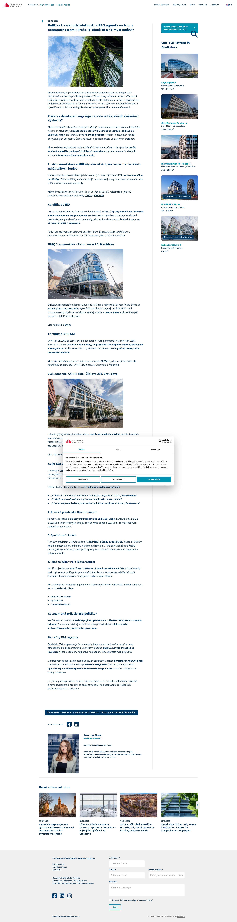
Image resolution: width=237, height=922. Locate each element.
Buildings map (179, 5)
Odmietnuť (83, 479)
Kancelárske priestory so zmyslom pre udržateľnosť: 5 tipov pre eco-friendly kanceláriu (91, 712)
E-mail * (112, 870)
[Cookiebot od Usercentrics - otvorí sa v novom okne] (160, 441)
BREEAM (99, 196)
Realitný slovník (72, 917)
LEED (88, 196)
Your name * (114, 858)
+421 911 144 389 (47, 5)
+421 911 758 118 (63, 5)
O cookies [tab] (155, 449)
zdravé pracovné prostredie (63, 308)
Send (115, 907)
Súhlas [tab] (82, 449)
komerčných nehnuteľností (128, 661)
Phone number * (156, 870)
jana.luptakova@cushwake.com (98, 745)
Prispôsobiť (117, 479)
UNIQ (68, 325)
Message (113, 881)
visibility (181, 917)
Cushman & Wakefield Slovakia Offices (69, 881)
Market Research (161, 5)
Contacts (215, 5)
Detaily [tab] (119, 449)
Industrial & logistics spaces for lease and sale (73, 883)
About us (203, 5)
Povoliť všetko (154, 479)
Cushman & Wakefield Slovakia (66, 878)
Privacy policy (58, 917)
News (192, 5)
